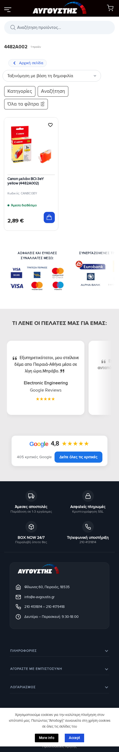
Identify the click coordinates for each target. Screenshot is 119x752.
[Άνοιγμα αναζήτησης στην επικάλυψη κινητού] (59, 27)
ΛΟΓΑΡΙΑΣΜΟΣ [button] (23, 687)
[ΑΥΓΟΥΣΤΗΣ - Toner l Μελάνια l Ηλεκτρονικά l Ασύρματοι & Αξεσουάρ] (59, 8)
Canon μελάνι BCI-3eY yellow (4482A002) (25, 181)
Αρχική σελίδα (31, 63)
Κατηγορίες (19, 91)
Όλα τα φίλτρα (23, 104)
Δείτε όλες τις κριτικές (78, 457)
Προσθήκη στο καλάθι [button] (49, 217)
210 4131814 (33, 607)
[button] (7, 9)
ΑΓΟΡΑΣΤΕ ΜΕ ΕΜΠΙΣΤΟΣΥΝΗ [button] (36, 669)
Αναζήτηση (53, 91)
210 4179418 (55, 607)
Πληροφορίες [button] (23, 651)
